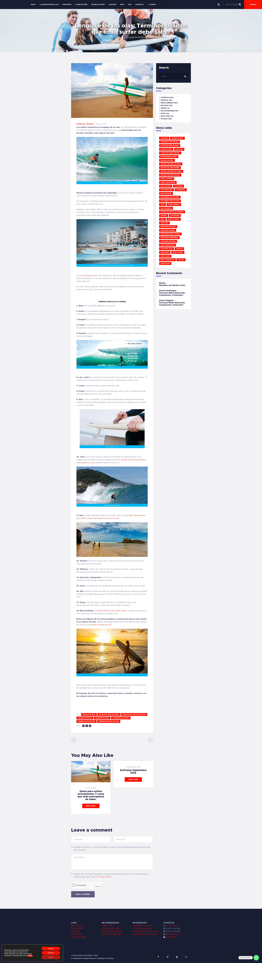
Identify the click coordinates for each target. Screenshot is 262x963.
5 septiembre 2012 (133, 767)
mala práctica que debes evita (112, 611)
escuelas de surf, (90, 275)
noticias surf (166, 193)
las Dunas (178, 186)
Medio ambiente (167, 103)
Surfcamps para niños (169, 237)
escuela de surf (89, 714)
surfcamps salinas (168, 241)
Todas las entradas (111, 37)
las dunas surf (167, 190)
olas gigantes (174, 204)
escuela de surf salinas (170, 175)
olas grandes (166, 208)
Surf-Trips (165, 116)
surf (162, 219)
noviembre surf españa (170, 197)
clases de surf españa (169, 142)
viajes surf (165, 263)
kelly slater (166, 186)
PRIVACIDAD (77, 928)
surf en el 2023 (166, 249)
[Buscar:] (173, 76)
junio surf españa (168, 182)
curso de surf (166, 149)
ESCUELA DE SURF (110, 928)
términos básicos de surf (109, 721)
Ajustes (50, 957)
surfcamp (164, 223)
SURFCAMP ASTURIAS (112, 931)
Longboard (180, 190)
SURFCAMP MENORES (112, 934)
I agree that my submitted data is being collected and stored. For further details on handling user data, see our (111, 875)
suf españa (175, 215)
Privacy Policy (105, 877)
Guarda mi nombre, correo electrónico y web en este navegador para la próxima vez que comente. (112, 848)
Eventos (164, 100)
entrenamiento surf (169, 156)
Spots (163, 113)
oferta (164, 108)
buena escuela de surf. (101, 625)
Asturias (164, 138)
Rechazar (51, 953)
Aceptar (50, 948)
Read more (90, 806)
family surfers (167, 179)
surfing (179, 249)
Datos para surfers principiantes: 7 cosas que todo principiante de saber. (91, 795)
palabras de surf (102, 718)
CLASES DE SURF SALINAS (145, 934)
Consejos (80, 124)
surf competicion (167, 245)
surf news (165, 252)
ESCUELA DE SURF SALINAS (145, 931)
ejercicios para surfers (170, 153)
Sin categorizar (168, 111)
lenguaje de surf (85, 718)
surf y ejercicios (167, 260)
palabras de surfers (121, 718)
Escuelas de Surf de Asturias (134, 714)
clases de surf (177, 138)
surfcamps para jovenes (170, 234)
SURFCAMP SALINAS (142, 926)
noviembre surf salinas (170, 201)
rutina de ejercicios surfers (172, 212)
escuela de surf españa (170, 167)
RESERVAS (170, 937)
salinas (164, 215)
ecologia (179, 149)
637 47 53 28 (171, 926)
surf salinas (178, 252)
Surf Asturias (173, 219)
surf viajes (165, 256)
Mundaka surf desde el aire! (172, 285)
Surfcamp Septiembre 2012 (133, 771)
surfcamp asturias (168, 226)
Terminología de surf (86, 721)
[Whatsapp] (256, 957)
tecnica (181, 260)
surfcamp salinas (168, 230)
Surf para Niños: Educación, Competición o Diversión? (172, 294)
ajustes (29, 956)
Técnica (90, 124)
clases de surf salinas (170, 145)
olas (162, 204)
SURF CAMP (107, 926)
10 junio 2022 (90, 788)
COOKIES (75, 931)
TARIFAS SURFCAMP (142, 928)
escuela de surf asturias (109, 714)
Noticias (164, 105)
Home (98, 37)
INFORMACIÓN (172, 934)
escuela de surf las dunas (171, 171)
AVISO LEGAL (77, 926)
